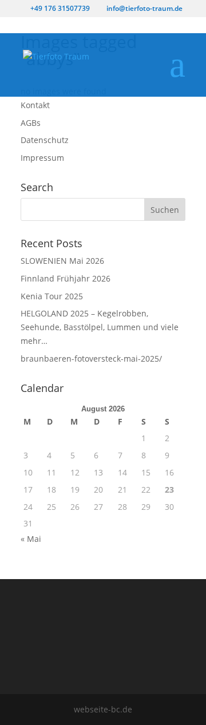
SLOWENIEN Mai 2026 (62, 260)
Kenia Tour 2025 (52, 296)
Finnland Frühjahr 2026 (65, 278)
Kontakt (35, 105)
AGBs (31, 122)
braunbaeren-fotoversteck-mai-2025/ (91, 358)
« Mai (31, 538)
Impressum (42, 157)
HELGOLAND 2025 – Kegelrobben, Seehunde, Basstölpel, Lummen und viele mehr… (100, 327)
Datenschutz (45, 139)
